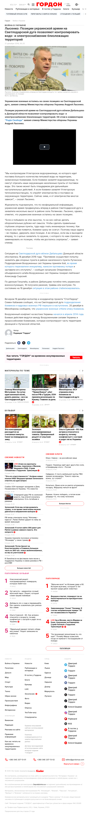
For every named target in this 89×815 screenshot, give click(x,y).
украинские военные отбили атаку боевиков (60, 309)
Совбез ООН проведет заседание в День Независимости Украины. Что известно (22, 487)
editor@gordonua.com (75, 760)
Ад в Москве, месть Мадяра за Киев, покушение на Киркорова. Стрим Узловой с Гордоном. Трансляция (66, 623)
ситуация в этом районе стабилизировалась (56, 288)
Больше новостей (24, 568)
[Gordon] (49, 5)
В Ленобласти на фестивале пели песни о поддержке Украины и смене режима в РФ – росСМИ (24, 560)
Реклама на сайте (12, 730)
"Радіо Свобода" (14, 120)
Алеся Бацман (75, 707)
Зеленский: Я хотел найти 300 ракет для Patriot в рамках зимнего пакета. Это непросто (23, 530)
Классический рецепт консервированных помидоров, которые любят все (23, 581)
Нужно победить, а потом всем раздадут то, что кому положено (63, 495)
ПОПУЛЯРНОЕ (53, 578)
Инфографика (11, 705)
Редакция (9, 725)
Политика (9, 668)
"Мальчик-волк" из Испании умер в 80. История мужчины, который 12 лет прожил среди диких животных (67, 586)
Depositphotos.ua (39, 784)
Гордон (7, 21)
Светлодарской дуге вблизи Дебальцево (41, 253)
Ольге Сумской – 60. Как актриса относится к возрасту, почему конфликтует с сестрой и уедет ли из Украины (25, 618)
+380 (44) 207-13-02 (46, 760)
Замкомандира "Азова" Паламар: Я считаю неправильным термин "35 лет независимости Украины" (66, 610)
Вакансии (9, 720)
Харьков (48, 682)
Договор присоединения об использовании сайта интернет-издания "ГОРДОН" (34, 749)
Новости (9, 9)
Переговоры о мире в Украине (44, 14)
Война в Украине (19, 21)
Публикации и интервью (27, 9)
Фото (27, 698)
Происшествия (11, 701)
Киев (46, 663)
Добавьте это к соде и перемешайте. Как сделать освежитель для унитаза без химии (26, 605)
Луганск (48, 696)
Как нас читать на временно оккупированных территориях (12, 745)
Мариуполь (49, 691)
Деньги (46, 404)
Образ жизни (10, 696)
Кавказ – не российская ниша (61, 458)
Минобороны (34, 348)
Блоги (66, 9)
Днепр (47, 687)
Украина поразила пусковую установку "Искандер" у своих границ (21, 539)
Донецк (47, 677)
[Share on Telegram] (28, 343)
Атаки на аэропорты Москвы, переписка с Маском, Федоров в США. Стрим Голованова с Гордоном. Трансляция (23, 467)
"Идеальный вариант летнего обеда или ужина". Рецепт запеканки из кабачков (25, 631)
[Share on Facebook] (19, 343)
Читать (76, 357)
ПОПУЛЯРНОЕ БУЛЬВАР (17, 573)
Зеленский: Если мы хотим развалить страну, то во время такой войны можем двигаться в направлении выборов (23, 509)
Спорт (7, 682)
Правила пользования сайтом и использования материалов (34, 728)
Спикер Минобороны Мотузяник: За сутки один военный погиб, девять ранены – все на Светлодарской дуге (16, 394)
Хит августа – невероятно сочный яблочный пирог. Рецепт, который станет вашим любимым (24, 593)
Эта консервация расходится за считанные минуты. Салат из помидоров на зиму (16, 434)
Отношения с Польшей (70, 14)
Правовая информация (10, 735)
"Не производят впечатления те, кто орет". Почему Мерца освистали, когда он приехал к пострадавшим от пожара (67, 637)
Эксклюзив (30, 694)
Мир (7, 677)
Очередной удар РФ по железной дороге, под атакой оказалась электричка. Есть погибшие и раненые (23, 498)
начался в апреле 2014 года (68, 314)
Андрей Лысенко (58, 348)
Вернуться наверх (71, 764)
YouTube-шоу (30, 712)
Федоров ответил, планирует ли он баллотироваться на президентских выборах (66, 598)
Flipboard (72, 719)
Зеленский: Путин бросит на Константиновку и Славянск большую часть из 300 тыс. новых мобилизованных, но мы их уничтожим (23, 549)
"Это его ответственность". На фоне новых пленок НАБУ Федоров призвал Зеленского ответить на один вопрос (24, 478)
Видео (27, 703)
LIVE (27, 689)
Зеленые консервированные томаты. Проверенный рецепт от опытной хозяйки (43, 434)
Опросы (28, 708)
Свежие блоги (54, 454)
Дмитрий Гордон (72, 664)
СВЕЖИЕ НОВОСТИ (14, 457)
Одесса (47, 673)
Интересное (10, 710)
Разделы (28, 659)
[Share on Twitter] (23, 343)
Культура (9, 687)
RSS (70, 724)
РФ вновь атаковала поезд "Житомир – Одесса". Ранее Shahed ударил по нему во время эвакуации (23, 519)
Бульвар (76, 9)
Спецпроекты (31, 717)
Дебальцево (10, 348)
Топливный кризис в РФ (16, 14)
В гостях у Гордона (51, 9)
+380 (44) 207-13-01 (17, 760)
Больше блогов (65, 503)
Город (46, 659)
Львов (47, 668)
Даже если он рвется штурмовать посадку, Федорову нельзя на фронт (65, 486)
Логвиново (45, 348)
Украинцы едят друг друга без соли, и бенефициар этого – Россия (65, 466)
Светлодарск (22, 348)
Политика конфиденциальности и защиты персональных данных (33, 738)
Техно (7, 691)
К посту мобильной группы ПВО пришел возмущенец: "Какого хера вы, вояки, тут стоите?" (64, 476)
